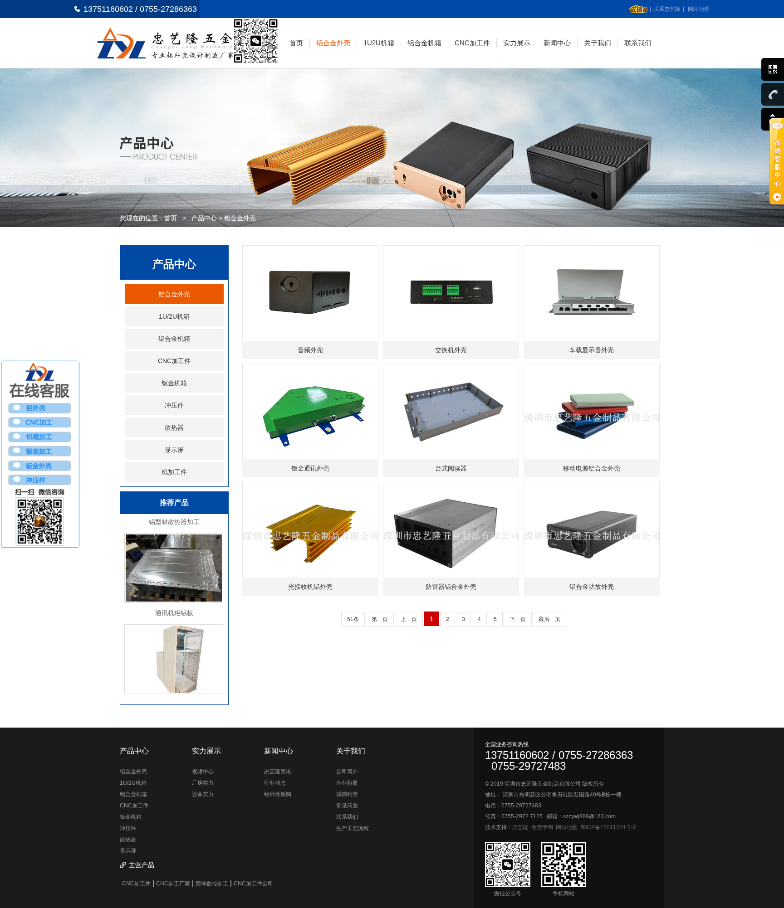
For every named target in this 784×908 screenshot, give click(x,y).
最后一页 (549, 619)
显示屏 (174, 449)
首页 (296, 43)
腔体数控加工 (212, 883)
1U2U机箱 (378, 43)
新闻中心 (557, 43)
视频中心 (203, 771)
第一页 (380, 619)
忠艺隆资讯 (277, 771)
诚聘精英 (347, 794)
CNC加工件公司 (253, 883)
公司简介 (347, 771)
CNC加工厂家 (173, 883)
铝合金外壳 (333, 43)
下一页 (518, 619)
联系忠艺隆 (667, 9)
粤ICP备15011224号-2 (608, 827)
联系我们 (638, 43)
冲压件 (174, 405)
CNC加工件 (472, 43)
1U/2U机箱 (174, 316)
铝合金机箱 (424, 43)
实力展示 (516, 43)
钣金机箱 (174, 383)
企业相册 (347, 783)
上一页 (409, 619)
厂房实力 (203, 783)
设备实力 (203, 794)
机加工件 (174, 472)
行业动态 (275, 783)
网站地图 (699, 9)
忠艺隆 (520, 827)
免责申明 (542, 827)
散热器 (174, 427)
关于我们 (597, 43)
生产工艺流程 (352, 828)
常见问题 (347, 805)
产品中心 (204, 218)
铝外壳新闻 (277, 794)
